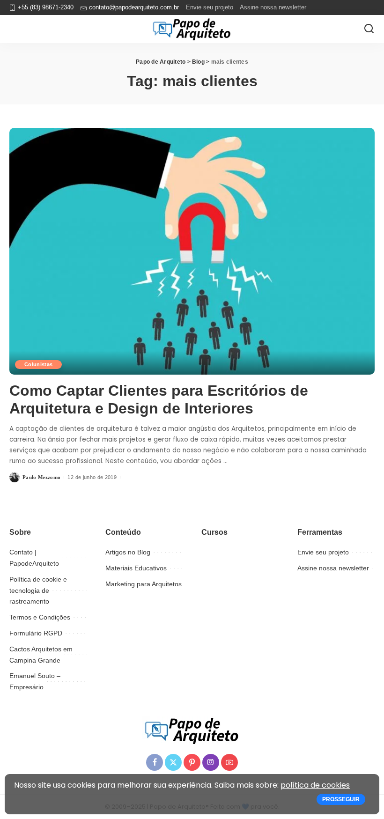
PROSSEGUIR (341, 799)
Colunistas (38, 364)
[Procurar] (369, 29)
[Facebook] (154, 762)
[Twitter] (173, 762)
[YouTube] (229, 762)
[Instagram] (210, 762)
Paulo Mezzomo (41, 477)
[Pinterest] (192, 762)
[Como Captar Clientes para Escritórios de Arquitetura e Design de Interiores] (192, 251)
